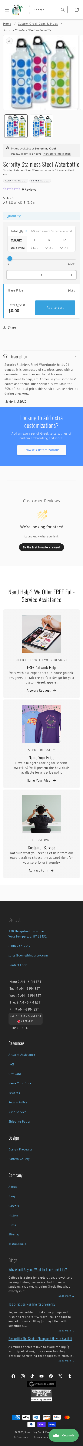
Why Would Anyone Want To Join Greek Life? (38, 1269)
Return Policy (18, 1102)
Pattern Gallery (19, 1159)
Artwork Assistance (22, 1055)
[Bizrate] (77, 1443)
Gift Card (15, 1074)
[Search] (62, 9)
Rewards (14, 1093)
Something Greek (34, 1432)
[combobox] (48, 9)
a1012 (44, 180)
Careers (14, 1206)
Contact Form (38, 870)
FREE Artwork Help (41, 667)
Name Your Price (41, 757)
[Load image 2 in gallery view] (41, 126)
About (13, 1187)
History (14, 1215)
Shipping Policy (20, 1121)
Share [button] (12, 327)
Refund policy (22, 1437)
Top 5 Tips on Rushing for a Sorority (32, 1304)
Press (12, 1225)
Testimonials (17, 1244)
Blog (12, 1196)
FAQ (11, 1064)
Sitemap (14, 1234)
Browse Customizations (42, 450)
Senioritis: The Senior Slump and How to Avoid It (40, 1338)
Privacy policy (42, 1437)
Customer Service (41, 847)
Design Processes (21, 1149)
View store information (57, 153)
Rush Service (17, 1112)
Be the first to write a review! (41, 547)
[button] (5, 9)
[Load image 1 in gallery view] (16, 126)
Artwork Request (39, 690)
